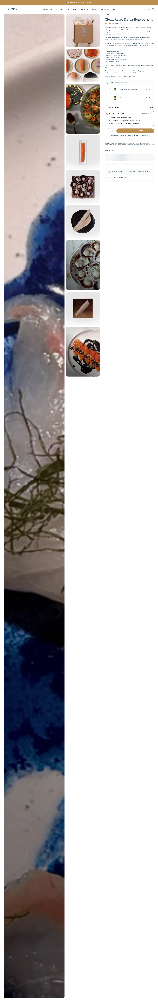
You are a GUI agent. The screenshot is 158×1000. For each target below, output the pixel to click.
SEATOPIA (108, 15)
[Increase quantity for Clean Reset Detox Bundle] (113, 131)
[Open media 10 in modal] (83, 352)
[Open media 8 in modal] (83, 265)
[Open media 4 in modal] (83, 109)
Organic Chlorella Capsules (128, 98)
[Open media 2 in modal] (83, 30)
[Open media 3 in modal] (83, 65)
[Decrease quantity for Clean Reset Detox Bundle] (107, 131)
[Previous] (4, 2)
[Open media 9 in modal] (83, 308)
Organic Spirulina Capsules (128, 89)
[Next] (153, 2)
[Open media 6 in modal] (83, 187)
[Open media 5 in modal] (83, 152)
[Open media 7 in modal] (83, 222)
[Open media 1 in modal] (34, 506)
